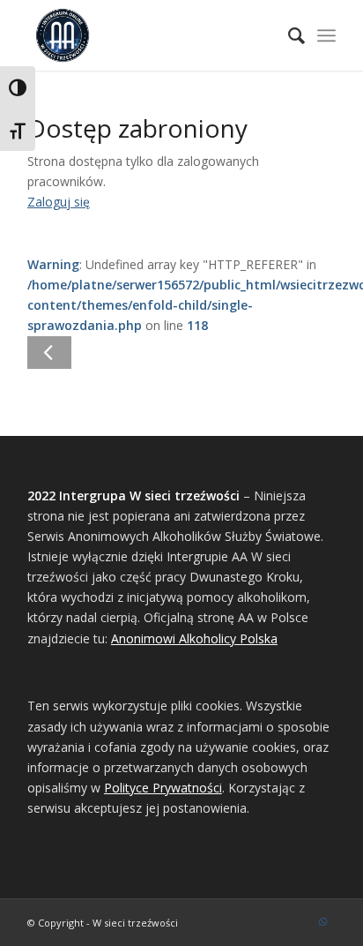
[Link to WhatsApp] (322, 921)
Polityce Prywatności (163, 787)
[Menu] (326, 35)
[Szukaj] (287, 35)
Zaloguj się (58, 201)
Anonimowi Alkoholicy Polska (194, 638)
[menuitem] (287, 35)
